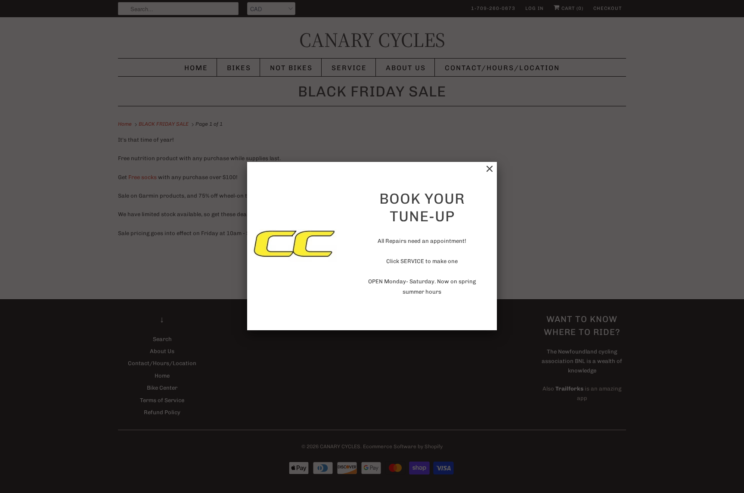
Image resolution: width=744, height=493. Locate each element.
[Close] (490, 169)
